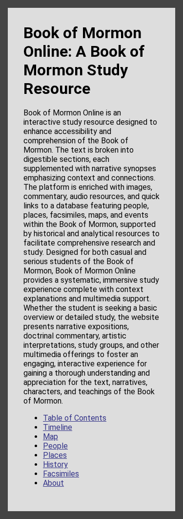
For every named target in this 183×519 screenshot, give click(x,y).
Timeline (57, 427)
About (53, 483)
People (55, 446)
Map (50, 436)
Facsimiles (61, 473)
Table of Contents (74, 418)
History (55, 464)
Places (55, 455)
